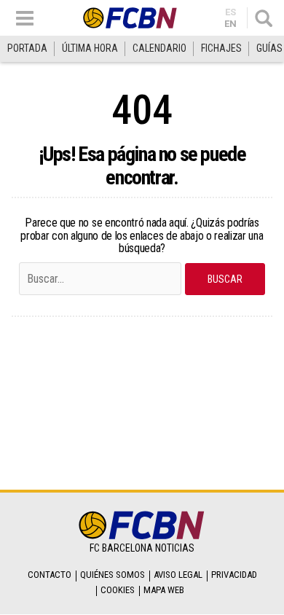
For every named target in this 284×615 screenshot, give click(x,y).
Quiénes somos (112, 574)
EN (230, 23)
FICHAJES (221, 48)
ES (230, 12)
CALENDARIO (159, 48)
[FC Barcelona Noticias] (130, 17)
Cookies (117, 589)
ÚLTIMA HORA (90, 48)
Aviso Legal (178, 574)
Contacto (49, 574)
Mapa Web (163, 589)
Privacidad (234, 574)
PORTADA (27, 48)
